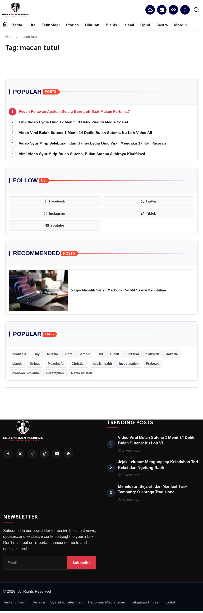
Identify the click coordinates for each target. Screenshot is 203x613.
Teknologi (51, 25)
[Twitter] (20, 453)
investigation (129, 364)
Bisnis (111, 25)
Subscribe (81, 563)
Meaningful (56, 364)
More (181, 25)
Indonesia (19, 354)
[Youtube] (56, 453)
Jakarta (172, 354)
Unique (35, 364)
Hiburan (92, 25)
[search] (196, 10)
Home (9, 37)
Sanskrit (152, 354)
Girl (100, 354)
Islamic (17, 364)
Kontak (170, 602)
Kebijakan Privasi (145, 602)
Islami (128, 25)
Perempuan (55, 373)
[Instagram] (32, 453)
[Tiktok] (44, 453)
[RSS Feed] (68, 453)
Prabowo (152, 364)
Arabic (85, 354)
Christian (78, 364)
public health (102, 364)
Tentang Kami (14, 602)
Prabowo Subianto (25, 373)
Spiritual (132, 354)
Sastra (162, 25)
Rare (69, 354)
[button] (185, 10)
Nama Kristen (81, 373)
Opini (145, 25)
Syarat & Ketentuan (66, 602)
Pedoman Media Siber (106, 602)
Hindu (114, 354)
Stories (72, 25)
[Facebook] (8, 453)
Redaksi (38, 602)
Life (32, 25)
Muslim (52, 354)
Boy (37, 354)
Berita (17, 25)
